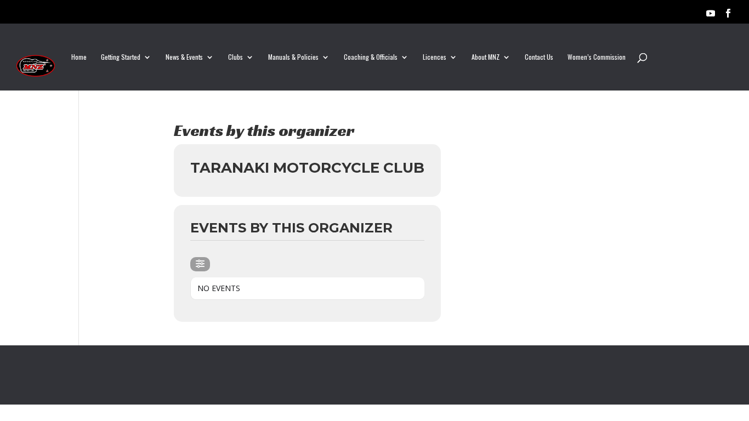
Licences (434, 57)
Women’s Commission (597, 57)
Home (79, 57)
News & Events (184, 57)
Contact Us (539, 57)
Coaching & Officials (371, 57)
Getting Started (120, 57)
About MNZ (486, 57)
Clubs (235, 57)
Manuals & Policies (293, 57)
